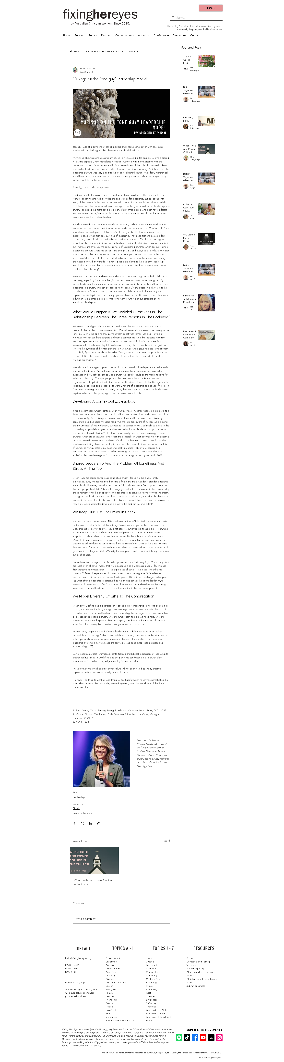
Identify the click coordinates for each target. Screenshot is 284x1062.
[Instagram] (219, 1037)
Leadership (79, 797)
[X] (211, 1037)
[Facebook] (195, 1037)
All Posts (74, 51)
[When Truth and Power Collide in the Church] (94, 860)
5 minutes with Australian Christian (104, 51)
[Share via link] (98, 823)
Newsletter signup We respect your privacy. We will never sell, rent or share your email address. (81, 989)
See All (167, 840)
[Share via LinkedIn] (90, 823)
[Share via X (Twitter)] (82, 823)
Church (76, 808)
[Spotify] (179, 1037)
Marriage (151, 968)
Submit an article (196, 985)
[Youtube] (203, 1037)
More (132, 51)
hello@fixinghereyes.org (78, 958)
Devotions (111, 972)
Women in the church (83, 812)
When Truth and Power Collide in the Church (93, 882)
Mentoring (151, 975)
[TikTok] (187, 1037)
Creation (110, 965)
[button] (169, 51)
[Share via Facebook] (74, 823)
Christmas (111, 961)
